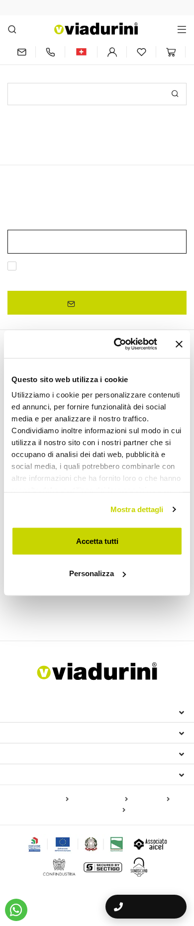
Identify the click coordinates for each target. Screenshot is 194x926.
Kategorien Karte (100, 799)
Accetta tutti (97, 540)
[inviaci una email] (21, 52)
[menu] (182, 29)
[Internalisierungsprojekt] (75, 844)
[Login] (111, 52)
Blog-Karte (151, 799)
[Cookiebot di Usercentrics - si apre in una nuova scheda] (117, 344)
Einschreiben (101, 303)
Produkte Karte (43, 799)
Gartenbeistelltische (43, 608)
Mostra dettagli (137, 509)
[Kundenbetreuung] (50, 52)
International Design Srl (64, 712)
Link (103, 278)
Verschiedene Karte (94, 810)
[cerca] (12, 29)
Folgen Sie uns (40, 774)
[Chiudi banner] (179, 343)
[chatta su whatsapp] (16, 910)
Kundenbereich (41, 753)
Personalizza (91, 573)
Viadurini (28, 732)
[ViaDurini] (96, 28)
